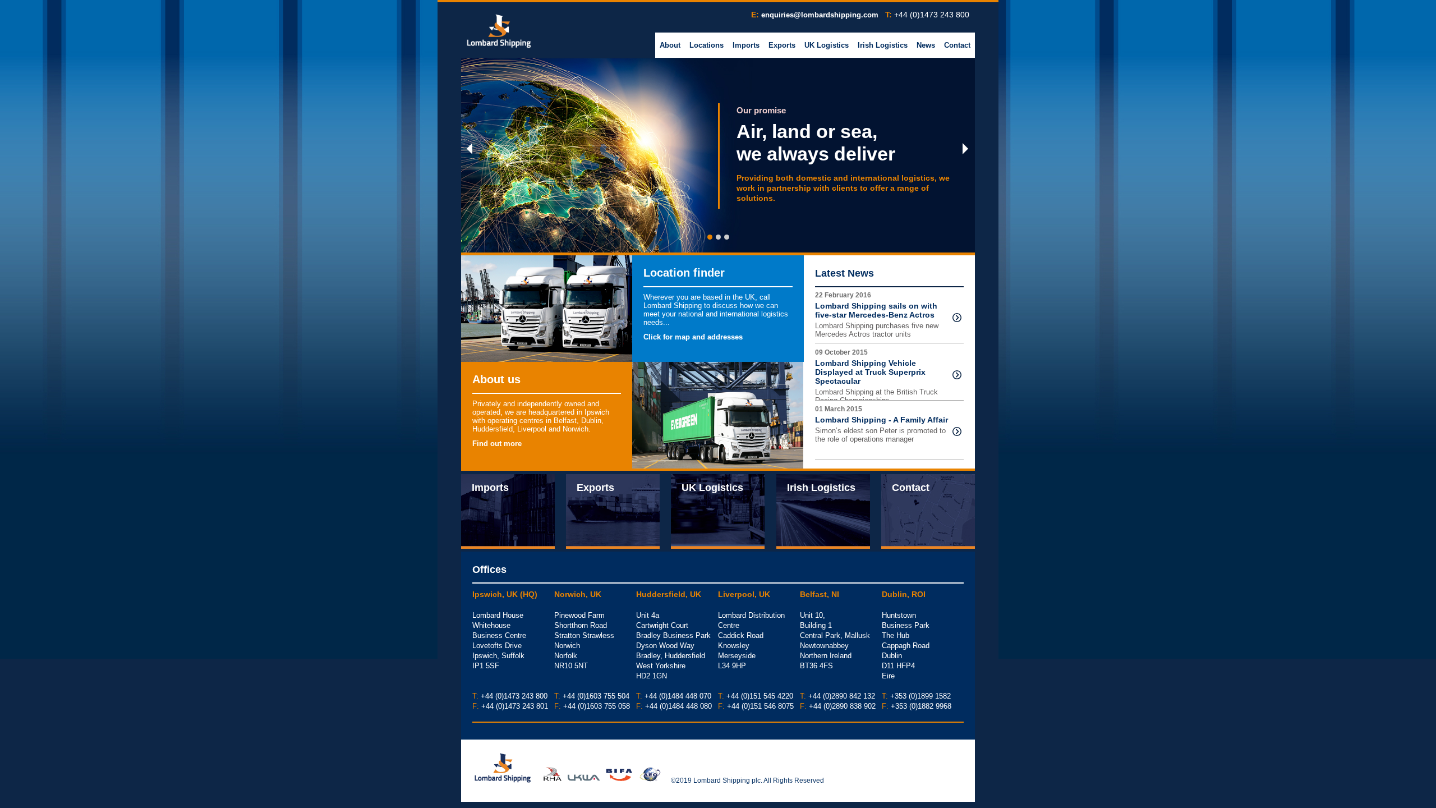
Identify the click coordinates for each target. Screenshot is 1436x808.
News (926, 45)
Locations (706, 45)
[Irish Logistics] (823, 510)
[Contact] (928, 510)
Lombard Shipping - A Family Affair (881, 419)
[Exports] (613, 510)
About (670, 45)
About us (496, 379)
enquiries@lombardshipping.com (819, 15)
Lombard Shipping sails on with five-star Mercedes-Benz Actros (876, 310)
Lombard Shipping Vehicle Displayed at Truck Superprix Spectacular (870, 372)
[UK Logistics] (718, 510)
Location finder (684, 273)
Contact (957, 45)
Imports (746, 45)
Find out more (497, 443)
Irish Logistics (883, 45)
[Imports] (508, 510)
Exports (781, 45)
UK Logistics (826, 45)
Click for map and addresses (693, 337)
